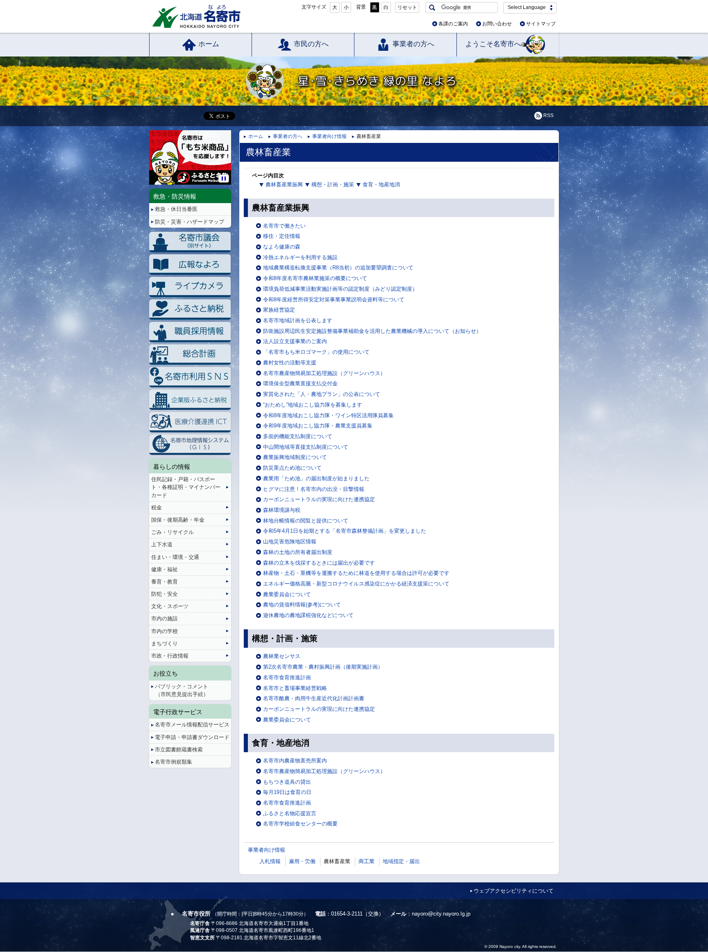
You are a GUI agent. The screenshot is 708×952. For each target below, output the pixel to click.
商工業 (366, 861)
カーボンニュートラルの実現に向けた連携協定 (319, 499)
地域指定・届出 (401, 861)
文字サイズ (314, 7)
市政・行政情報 (169, 656)
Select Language (527, 7)
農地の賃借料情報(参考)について (302, 605)
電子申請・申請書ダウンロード (192, 737)
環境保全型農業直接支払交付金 (300, 383)
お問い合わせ (497, 24)
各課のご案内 (453, 24)
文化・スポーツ (169, 606)
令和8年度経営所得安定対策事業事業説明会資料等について (333, 299)
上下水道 (161, 544)
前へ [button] (150, 150)
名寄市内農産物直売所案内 (295, 761)
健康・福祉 (164, 569)
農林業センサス (281, 656)
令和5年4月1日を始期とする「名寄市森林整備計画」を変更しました (344, 531)
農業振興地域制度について (295, 457)
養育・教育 (164, 582)
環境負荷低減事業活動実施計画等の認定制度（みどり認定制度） (340, 289)
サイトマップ (541, 24)
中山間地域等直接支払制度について (305, 447)
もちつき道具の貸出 (287, 782)
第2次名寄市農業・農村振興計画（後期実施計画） (323, 667)
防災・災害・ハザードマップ (189, 222)
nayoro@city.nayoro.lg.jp (441, 914)
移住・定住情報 (281, 236)
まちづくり (164, 643)
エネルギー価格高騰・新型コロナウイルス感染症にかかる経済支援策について (356, 584)
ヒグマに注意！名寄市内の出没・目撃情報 (313, 489)
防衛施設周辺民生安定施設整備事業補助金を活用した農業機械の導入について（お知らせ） (372, 331)
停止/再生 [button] (223, 178)
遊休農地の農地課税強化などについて (308, 615)
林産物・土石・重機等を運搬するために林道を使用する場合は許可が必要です (356, 573)
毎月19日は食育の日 (287, 792)
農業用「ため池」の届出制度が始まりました (316, 478)
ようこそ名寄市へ (493, 44)
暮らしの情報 (171, 466)
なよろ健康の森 (281, 247)
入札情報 (270, 861)
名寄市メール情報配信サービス (192, 724)
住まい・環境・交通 (175, 557)
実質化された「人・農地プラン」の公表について (321, 394)
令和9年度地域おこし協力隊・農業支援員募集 (317, 426)
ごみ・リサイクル (172, 532)
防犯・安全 (164, 594)
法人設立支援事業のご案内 (295, 341)
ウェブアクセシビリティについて (514, 891)
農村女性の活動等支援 (289, 363)
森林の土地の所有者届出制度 (297, 552)
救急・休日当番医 (176, 209)
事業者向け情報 (329, 136)
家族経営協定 (279, 310)
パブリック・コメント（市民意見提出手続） (182, 690)
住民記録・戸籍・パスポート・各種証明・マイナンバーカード (185, 487)
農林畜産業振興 (284, 184)
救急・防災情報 (174, 196)
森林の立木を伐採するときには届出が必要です (319, 563)
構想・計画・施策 (332, 184)
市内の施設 (164, 618)
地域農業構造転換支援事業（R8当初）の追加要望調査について (338, 268)
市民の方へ (311, 44)
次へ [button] (229, 150)
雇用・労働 (302, 861)
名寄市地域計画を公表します (297, 320)
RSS (548, 115)
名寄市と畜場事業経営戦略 (295, 688)
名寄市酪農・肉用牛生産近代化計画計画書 (313, 698)
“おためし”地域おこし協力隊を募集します (312, 405)
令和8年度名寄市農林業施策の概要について (315, 278)
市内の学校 (164, 631)
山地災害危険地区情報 (289, 541)
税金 (156, 507)
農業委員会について (287, 594)
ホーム (208, 44)
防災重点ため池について (292, 468)
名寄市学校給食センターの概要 (300, 824)
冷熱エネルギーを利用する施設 (300, 257)
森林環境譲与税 (281, 510)
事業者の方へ (413, 44)
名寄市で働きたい (284, 226)
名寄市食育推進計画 (287, 677)
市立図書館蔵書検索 (179, 749)
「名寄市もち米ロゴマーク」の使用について (316, 352)
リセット (407, 7)
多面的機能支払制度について (297, 436)
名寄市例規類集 (173, 762)
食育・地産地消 (381, 184)
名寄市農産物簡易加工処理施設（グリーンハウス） (324, 373)
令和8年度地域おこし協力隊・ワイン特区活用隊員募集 (328, 415)
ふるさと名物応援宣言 (289, 813)
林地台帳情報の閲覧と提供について (305, 521)
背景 (361, 7)
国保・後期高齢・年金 (177, 520)
